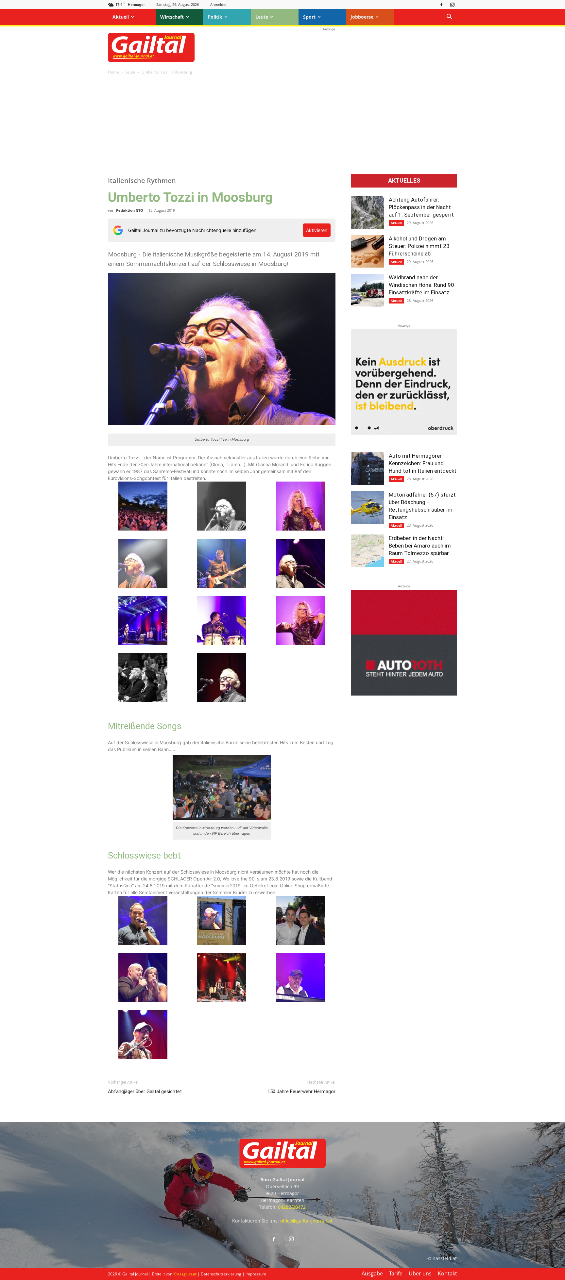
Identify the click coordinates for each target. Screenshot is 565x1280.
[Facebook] (441, 4)
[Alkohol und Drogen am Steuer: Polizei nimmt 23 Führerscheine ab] (367, 251)
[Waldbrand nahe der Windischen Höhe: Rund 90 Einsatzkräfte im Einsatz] (367, 290)
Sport (309, 17)
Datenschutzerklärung (221, 1274)
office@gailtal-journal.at (306, 1221)
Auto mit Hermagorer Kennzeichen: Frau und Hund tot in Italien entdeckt (422, 463)
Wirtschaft (172, 17)
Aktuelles (404, 181)
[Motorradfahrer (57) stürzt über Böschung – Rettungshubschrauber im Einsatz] (367, 507)
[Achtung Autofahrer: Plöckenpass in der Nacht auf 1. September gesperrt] (367, 212)
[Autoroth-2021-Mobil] (404, 694)
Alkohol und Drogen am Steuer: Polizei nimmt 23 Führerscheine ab (419, 246)
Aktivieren (316, 230)
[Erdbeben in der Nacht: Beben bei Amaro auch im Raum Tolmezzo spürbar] (367, 550)
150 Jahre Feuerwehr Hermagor (301, 1091)
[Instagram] (452, 4)
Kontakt (447, 1273)
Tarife (395, 1273)
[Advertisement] (329, 47)
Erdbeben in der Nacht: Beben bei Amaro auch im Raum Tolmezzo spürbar (420, 545)
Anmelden (219, 4)
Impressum (256, 1274)
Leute (261, 17)
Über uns (420, 1273)
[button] (449, 17)
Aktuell (120, 17)
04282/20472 (292, 1207)
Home (113, 72)
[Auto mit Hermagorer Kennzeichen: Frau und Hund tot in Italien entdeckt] (367, 468)
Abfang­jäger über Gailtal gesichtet (145, 1091)
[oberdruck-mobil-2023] (404, 433)
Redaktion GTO (129, 210)
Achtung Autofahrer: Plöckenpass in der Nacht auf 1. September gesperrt (421, 207)
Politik (215, 17)
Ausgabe (372, 1273)
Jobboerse (362, 17)
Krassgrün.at (185, 1274)
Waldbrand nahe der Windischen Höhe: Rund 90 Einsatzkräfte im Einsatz (421, 285)
